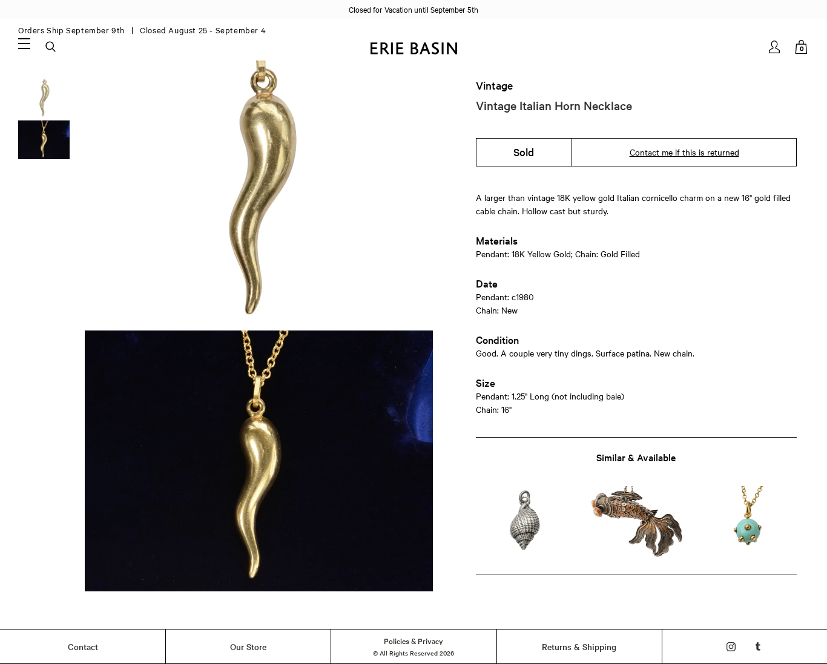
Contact (83, 646)
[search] (51, 47)
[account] (775, 47)
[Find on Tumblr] (758, 646)
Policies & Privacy (413, 640)
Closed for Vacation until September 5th (413, 9)
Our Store (248, 646)
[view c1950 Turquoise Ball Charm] (748, 522)
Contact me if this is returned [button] (684, 152)
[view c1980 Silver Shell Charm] (524, 522)
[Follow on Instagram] (731, 646)
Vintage (494, 85)
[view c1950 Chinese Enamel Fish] (636, 522)
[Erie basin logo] (413, 46)
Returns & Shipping (579, 646)
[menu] (24, 43)
